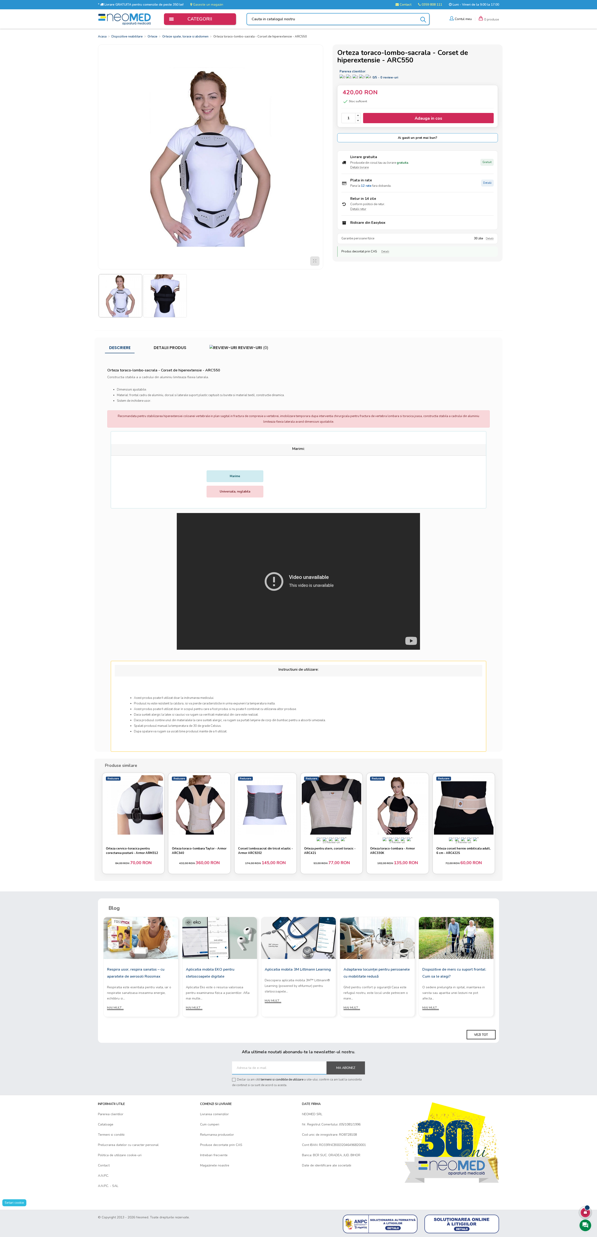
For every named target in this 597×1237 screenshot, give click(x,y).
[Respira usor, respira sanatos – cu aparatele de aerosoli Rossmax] (141, 938)
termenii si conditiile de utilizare (282, 1079)
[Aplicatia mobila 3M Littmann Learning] (298, 938)
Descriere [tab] (120, 347)
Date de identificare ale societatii (326, 1165)
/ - (385, 77)
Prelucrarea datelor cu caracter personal (128, 1145)
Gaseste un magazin (207, 4)
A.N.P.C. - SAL (108, 1186)
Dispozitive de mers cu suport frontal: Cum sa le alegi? (454, 973)
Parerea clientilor (110, 1114)
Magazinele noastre (214, 1165)
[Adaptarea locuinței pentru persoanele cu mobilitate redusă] (377, 938)
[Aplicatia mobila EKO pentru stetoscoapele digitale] (219, 938)
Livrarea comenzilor (214, 1114)
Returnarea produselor (217, 1134)
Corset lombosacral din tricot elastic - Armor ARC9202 (265, 850)
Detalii (487, 183)
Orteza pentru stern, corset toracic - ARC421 (330, 850)
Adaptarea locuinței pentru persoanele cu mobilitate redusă (377, 973)
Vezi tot (481, 1035)
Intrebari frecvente (214, 1155)
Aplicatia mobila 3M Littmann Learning (298, 969)
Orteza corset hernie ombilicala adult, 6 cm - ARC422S (463, 850)
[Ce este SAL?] (380, 1224)
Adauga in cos (428, 118)
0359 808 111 (431, 4)
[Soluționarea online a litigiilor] (461, 1224)
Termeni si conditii (111, 1134)
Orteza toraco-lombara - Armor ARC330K (392, 850)
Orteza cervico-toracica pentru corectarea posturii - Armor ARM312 (132, 850)
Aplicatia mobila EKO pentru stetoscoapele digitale (210, 973)
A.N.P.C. (103, 1175)
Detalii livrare (359, 167)
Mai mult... (115, 1008)
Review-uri (252, 347)
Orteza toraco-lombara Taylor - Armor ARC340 (199, 850)
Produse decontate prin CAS (221, 1145)
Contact (405, 4)
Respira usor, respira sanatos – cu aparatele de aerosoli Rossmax (135, 973)
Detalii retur (358, 209)
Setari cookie (14, 1202)
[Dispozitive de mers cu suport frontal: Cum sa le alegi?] (456, 938)
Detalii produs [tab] (170, 347)
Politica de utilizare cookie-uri (120, 1155)
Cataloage (105, 1124)
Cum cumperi (209, 1124)
